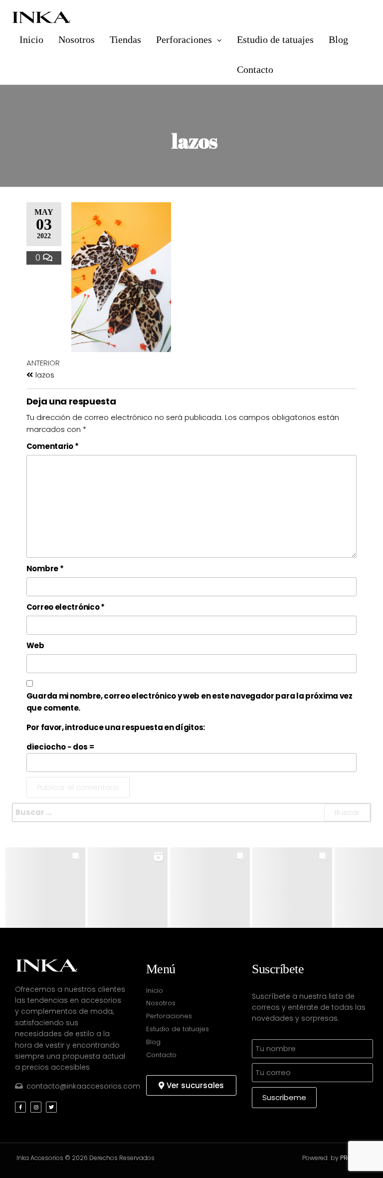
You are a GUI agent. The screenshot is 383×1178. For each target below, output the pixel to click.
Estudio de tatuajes (275, 39)
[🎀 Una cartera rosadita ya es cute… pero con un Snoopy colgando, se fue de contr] (210, 887)
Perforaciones (184, 39)
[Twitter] (51, 1107)
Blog (338, 39)
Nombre (45, 568)
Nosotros (76, 39)
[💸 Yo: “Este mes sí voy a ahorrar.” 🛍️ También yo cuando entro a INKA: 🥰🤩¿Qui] (128, 887)
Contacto (255, 69)
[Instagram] (35, 1107)
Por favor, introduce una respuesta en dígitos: (115, 727)
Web (35, 645)
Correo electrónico (65, 607)
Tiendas (125, 39)
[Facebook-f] (20, 1107)
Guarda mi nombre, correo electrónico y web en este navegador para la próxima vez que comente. (189, 702)
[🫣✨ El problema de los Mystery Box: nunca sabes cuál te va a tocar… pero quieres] (45, 887)
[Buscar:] (191, 812)
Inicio (31, 39)
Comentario (52, 446)
